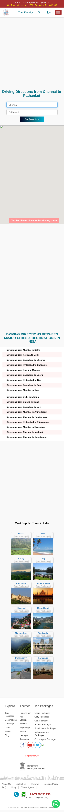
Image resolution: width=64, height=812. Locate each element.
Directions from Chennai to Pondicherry (27, 417)
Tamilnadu (43, 633)
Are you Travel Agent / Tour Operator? (32, 2)
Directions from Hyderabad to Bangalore (27, 365)
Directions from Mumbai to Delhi (23, 350)
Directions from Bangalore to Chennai (26, 360)
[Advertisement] (32, 54)
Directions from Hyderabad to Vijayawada (28, 422)
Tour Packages (21, 536)
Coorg (21, 558)
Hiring (13, 787)
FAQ (4, 787)
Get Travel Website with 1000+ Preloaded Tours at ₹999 (32, 5)
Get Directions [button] (32, 119)
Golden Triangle (43, 583)
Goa (43, 533)
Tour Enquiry (25, 12)
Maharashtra (21, 633)
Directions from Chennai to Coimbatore (26, 437)
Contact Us (21, 784)
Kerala (21, 533)
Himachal (21, 608)
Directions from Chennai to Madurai (25, 432)
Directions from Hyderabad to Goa (24, 380)
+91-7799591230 (39, 794)
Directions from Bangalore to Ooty (24, 407)
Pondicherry (21, 658)
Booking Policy (51, 784)
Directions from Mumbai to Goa (23, 390)
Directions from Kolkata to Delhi (23, 355)
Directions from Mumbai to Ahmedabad (27, 412)
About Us (6, 784)
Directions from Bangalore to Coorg (25, 375)
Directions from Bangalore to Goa (24, 385)
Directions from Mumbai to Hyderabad (26, 427)
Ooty (43, 558)
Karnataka (43, 658)
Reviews (35, 784)
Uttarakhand (43, 608)
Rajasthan (21, 583)
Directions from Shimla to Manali (23, 402)
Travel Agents (27, 787)
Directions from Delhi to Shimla (23, 397)
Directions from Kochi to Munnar (23, 370)
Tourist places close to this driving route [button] (34, 220)
